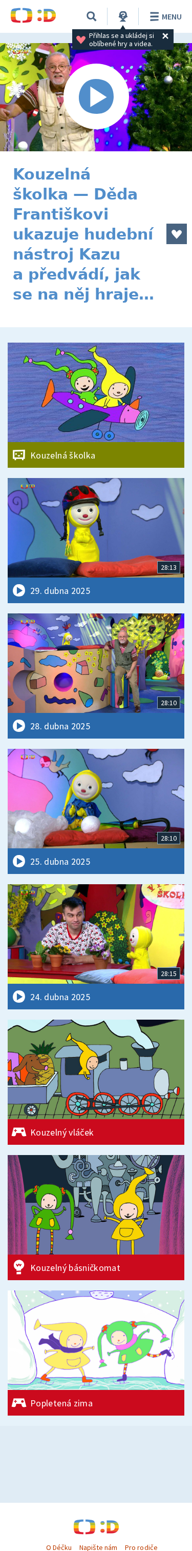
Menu (172, 16)
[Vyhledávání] (91, 16)
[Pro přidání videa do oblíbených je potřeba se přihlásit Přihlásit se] (176, 234)
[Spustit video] (96, 97)
